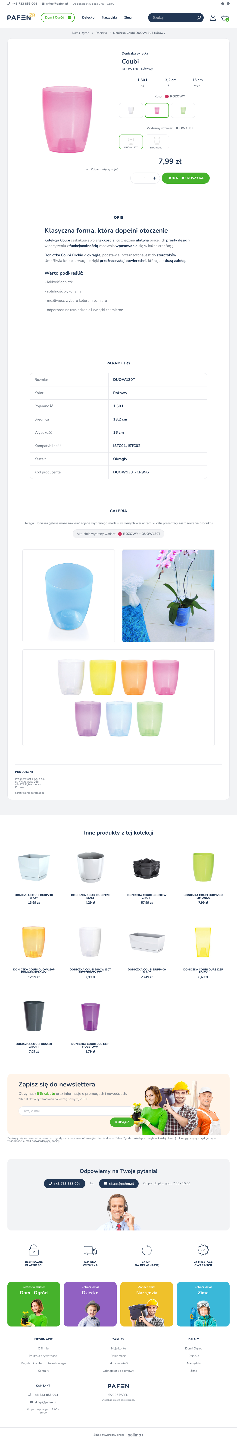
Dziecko (193, 1356)
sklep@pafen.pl (121, 1184)
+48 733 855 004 (67, 1184)
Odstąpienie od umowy (118, 1371)
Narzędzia (194, 1363)
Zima (193, 1371)
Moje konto (118, 1348)
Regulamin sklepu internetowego (43, 1363)
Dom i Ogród (80, 33)
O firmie (43, 1348)
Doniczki (101, 33)
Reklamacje (118, 1356)
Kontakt (43, 1371)
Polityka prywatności (43, 1356)
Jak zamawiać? (118, 1363)
